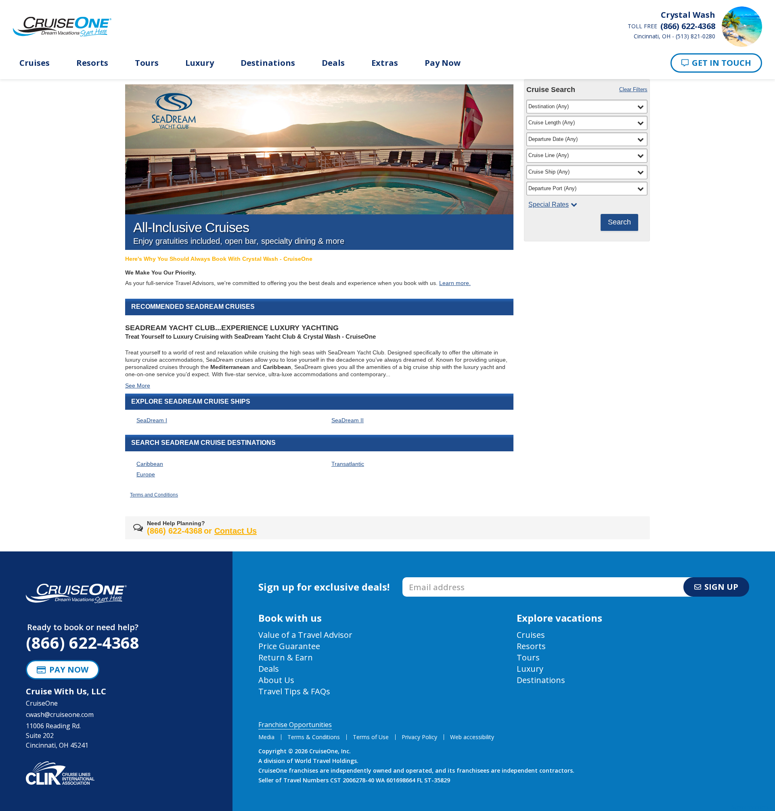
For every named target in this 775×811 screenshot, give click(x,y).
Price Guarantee (289, 646)
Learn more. (455, 283)
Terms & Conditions (313, 737)
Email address (423, 579)
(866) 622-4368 (82, 642)
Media (266, 737)
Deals (333, 63)
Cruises (34, 63)
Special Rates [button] (548, 204)
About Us (276, 680)
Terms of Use (371, 737)
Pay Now (443, 63)
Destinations (268, 63)
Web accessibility (472, 737)
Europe (145, 474)
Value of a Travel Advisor (305, 634)
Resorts (92, 63)
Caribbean (149, 464)
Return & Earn (285, 657)
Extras (384, 63)
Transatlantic (347, 464)
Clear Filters (633, 89)
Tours (147, 63)
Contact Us (235, 530)
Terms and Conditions (154, 495)
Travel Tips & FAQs (294, 691)
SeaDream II (347, 420)
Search (619, 222)
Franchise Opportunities (295, 724)
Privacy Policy (419, 737)
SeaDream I (151, 420)
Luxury (199, 63)
